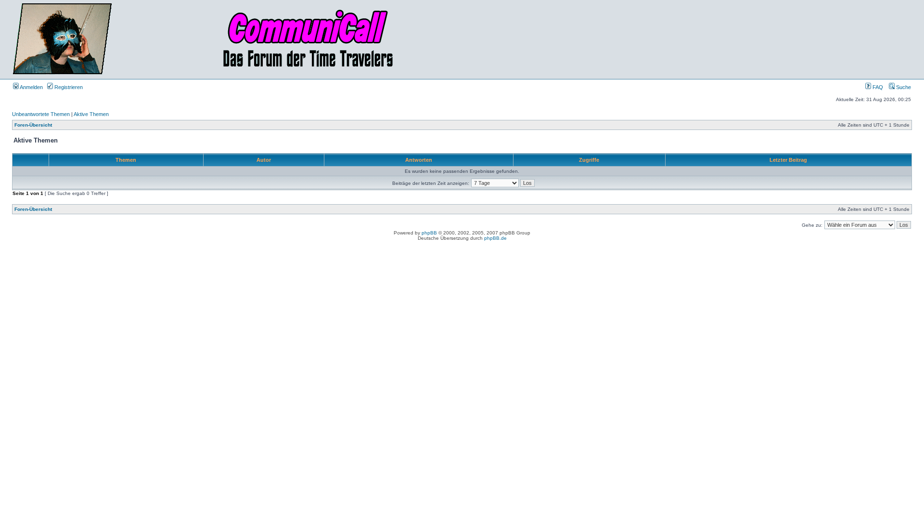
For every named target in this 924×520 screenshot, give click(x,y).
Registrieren (68, 87)
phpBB (429, 232)
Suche (903, 87)
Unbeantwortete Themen (41, 114)
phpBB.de (495, 238)
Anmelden (31, 87)
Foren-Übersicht (33, 125)
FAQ (877, 87)
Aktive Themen (91, 114)
